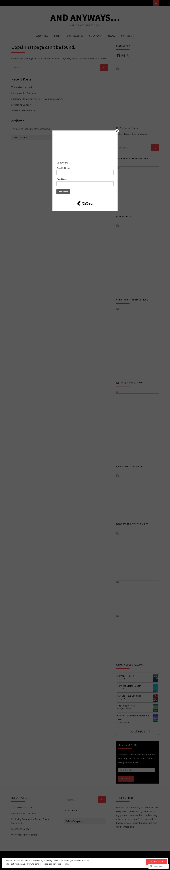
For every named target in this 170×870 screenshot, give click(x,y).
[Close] (117, 131)
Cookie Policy (63, 864)
